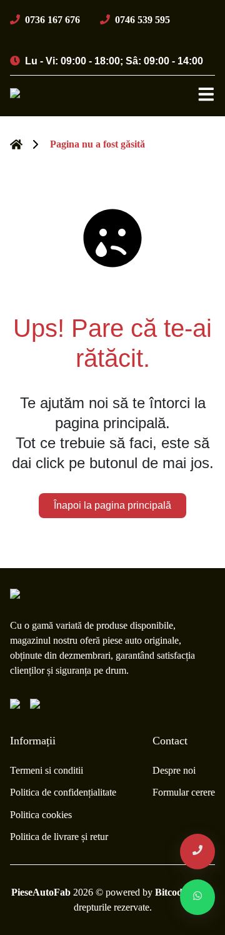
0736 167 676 (52, 19)
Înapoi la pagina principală (112, 505)
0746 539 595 (142, 19)
